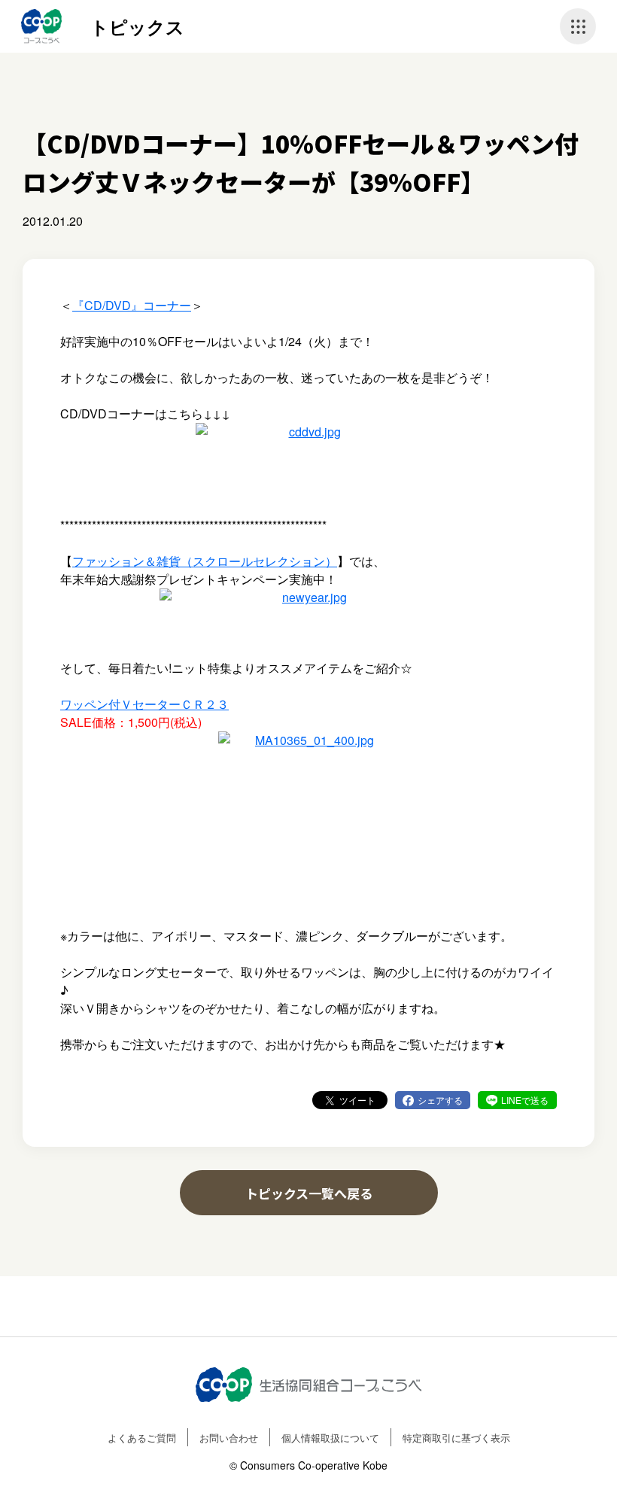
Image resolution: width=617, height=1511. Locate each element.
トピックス (137, 26)
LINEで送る (525, 1099)
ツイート (357, 1099)
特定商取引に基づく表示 (456, 1437)
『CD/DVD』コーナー (131, 305)
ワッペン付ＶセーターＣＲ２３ (144, 704)
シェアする (440, 1099)
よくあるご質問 (142, 1437)
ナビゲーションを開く (578, 26)
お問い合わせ (228, 1437)
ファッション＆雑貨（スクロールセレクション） (204, 561)
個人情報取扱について (330, 1437)
